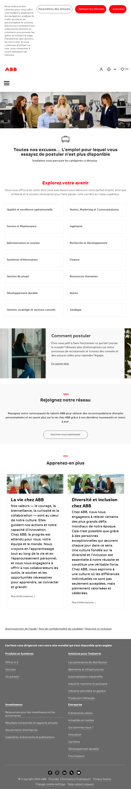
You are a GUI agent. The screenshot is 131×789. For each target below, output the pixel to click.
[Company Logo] (11, 69)
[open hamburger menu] (7, 84)
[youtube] (79, 773)
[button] (101, 69)
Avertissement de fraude (21, 629)
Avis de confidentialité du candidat (61, 629)
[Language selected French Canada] (112, 69)
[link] (23, 596)
